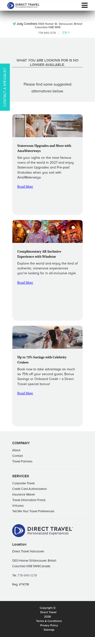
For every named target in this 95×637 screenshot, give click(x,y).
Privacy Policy (49, 625)
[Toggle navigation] (85, 5)
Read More (25, 187)
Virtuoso (18, 505)
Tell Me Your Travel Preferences (33, 511)
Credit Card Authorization (29, 489)
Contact (17, 456)
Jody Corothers (27, 24)
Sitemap (49, 629)
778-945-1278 (47, 33)
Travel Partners (22, 461)
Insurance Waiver (23, 494)
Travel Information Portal (28, 500)
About (16, 450)
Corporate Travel (23, 483)
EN (64, 33)
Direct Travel (48, 612)
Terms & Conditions (49, 621)
